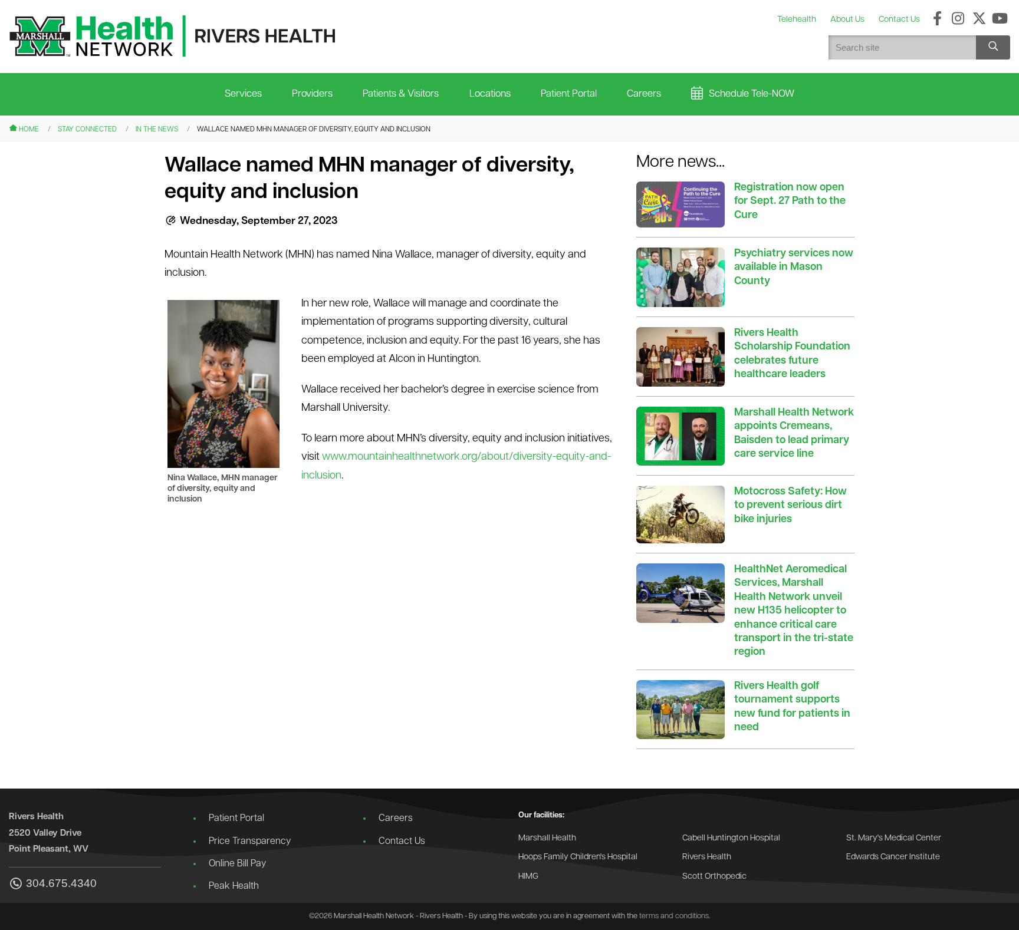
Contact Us (402, 841)
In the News (157, 129)
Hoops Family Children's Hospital (577, 857)
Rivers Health (706, 857)
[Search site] (993, 47)
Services (243, 94)
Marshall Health (547, 838)
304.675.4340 (61, 883)
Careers (644, 94)
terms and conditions (674, 916)
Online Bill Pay (237, 864)
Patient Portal (569, 94)
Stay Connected (87, 129)
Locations (490, 94)
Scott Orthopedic (714, 876)
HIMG (528, 876)
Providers (312, 94)
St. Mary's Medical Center (893, 838)
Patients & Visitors (401, 94)
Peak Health (234, 886)
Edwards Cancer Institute (893, 857)
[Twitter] (979, 19)
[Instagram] (958, 19)
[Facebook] (937, 19)
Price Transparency (250, 841)
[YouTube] (1000, 19)
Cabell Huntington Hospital (731, 838)
